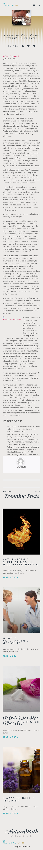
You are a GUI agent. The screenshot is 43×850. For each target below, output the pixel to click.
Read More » (11, 577)
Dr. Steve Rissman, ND (11, 56)
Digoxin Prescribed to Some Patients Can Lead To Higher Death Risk (21, 720)
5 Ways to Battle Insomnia (19, 799)
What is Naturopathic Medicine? (16, 640)
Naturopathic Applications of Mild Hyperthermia (20, 562)
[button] (33, 5)
